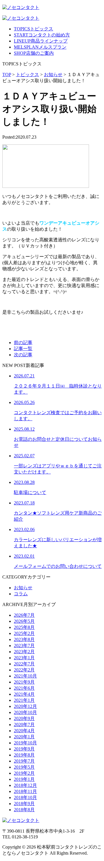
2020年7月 (24, 724)
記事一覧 (23, 348)
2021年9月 (24, 682)
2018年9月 (24, 803)
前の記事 (23, 342)
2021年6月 (24, 688)
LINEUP (41, 40)
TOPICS (33, 28)
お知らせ (23, 587)
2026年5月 (24, 621)
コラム (21, 593)
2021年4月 (24, 694)
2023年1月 (24, 657)
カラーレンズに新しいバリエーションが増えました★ (58, 537)
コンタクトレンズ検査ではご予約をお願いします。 (58, 410)
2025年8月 (24, 627)
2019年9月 (24, 748)
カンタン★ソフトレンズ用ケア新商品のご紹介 (58, 511)
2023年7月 (24, 645)
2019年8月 (24, 754)
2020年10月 (25, 712)
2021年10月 (25, 675)
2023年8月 (24, 639)
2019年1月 (24, 779)
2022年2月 (24, 669)
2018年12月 (25, 785)
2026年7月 (24, 615)
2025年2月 (24, 633)
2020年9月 (24, 718)
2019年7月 (24, 761)
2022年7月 (24, 663)
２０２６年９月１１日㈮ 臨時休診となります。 (58, 383)
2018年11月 (25, 791)
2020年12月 (25, 706)
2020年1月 (24, 736)
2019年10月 (25, 742)
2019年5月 (24, 767)
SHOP (34, 53)
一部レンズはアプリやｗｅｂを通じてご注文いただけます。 (58, 463)
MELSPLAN (40, 47)
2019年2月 (24, 773)
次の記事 (23, 354)
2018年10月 (25, 797)
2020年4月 (24, 730)
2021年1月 (24, 700)
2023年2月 (24, 651)
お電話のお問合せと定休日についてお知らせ (58, 437)
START (42, 34)
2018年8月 (24, 809)
